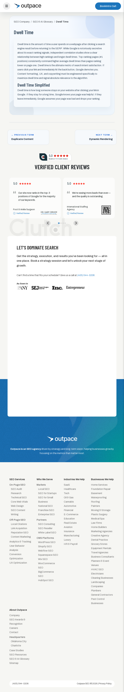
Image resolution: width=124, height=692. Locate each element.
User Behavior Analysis (16, 548)
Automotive (70, 506)
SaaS (67, 484)
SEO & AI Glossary (19, 659)
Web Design (17, 506)
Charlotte (16, 645)
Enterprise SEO (46, 514)
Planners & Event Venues (100, 563)
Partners (42, 520)
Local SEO (44, 489)
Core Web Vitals (19, 501)
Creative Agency (100, 535)
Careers (13, 628)
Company (14, 615)
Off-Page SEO (17, 520)
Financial (68, 510)
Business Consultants (102, 556)
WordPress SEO (46, 542)
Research (16, 493)
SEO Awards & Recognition (17, 621)
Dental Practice (99, 539)
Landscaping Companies (98, 584)
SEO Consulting (46, 524)
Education (69, 518)
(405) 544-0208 (20, 683)
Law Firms (96, 523)
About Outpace (18, 610)
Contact (13, 632)
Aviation (68, 527)
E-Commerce (71, 514)
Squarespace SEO (48, 555)
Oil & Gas (68, 497)
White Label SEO (47, 532)
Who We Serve (45, 479)
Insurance (69, 531)
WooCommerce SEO (46, 565)
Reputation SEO (19, 532)
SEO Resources (18, 654)
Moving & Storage (100, 510)
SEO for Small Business (45, 499)
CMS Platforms (45, 538)
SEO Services (17, 479)
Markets (41, 484)
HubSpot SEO (46, 580)
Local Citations (19, 524)
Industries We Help (74, 479)
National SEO (45, 506)
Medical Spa (97, 518)
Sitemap (13, 663)
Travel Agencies (99, 552)
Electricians (97, 573)
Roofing (95, 501)
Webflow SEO (45, 550)
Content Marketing (21, 536)
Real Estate (70, 523)
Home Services (99, 484)
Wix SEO (43, 559)
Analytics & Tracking (20, 541)
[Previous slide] (48, 223)
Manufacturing (71, 535)
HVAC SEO (97, 569)
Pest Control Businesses (97, 601)
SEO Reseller (45, 528)
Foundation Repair (101, 489)
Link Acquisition (19, 528)
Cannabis (69, 501)
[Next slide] (75, 223)
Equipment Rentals (101, 548)
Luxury (67, 539)
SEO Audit (16, 489)
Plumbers (96, 590)
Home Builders (99, 527)
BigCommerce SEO (46, 574)
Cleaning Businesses (102, 578)
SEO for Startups (47, 493)
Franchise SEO (46, 510)
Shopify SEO (45, 546)
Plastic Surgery (99, 514)
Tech (66, 493)
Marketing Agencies (101, 531)
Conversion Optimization (16, 556)
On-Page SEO (17, 484)
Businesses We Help (102, 479)
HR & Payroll (70, 544)
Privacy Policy (105, 683)
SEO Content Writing (18, 512)
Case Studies (16, 650)
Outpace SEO (83, 683)
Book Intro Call (108, 6)
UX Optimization (18, 562)
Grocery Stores (99, 544)
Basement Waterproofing (99, 495)
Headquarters (17, 637)
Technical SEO (19, 497)
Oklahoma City (18, 641)
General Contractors (102, 594)
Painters (95, 506)
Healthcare (70, 489)
